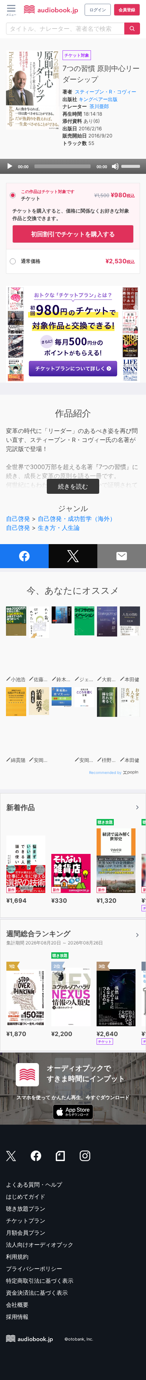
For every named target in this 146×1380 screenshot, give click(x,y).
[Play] (9, 166)
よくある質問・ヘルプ (34, 1184)
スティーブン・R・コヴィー (105, 92)
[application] (73, 166)
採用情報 (17, 1316)
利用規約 (17, 1256)
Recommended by (105, 772)
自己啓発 (18, 518)
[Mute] (115, 166)
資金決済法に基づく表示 (37, 1292)
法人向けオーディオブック (39, 1244)
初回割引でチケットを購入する (73, 234)
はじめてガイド (25, 1196)
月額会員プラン (25, 1232)
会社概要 (17, 1304)
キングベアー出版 (98, 99)
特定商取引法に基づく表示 (39, 1280)
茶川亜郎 (99, 106)
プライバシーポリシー (34, 1268)
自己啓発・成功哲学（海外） (77, 518)
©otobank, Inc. (78, 1339)
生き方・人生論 (59, 527)
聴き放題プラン (25, 1208)
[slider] (131, 165)
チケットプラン (25, 1220)
